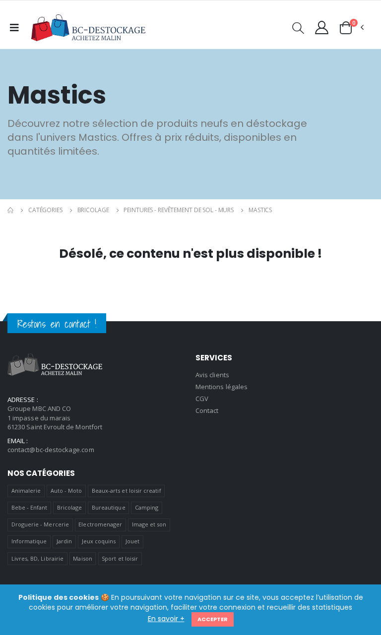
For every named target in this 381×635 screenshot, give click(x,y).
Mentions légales (221, 386)
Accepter (212, 619)
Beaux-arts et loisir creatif (126, 490)
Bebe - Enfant (29, 507)
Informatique (29, 541)
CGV (201, 398)
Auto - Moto (66, 490)
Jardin (64, 541)
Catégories (45, 210)
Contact (206, 410)
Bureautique (109, 507)
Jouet (132, 541)
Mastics (260, 210)
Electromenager (100, 524)
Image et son (149, 524)
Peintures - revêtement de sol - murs (179, 210)
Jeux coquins (99, 541)
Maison (82, 558)
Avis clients (212, 374)
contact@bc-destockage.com (50, 449)
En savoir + (166, 619)
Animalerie (26, 490)
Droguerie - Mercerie (40, 524)
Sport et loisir (120, 558)
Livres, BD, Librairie (37, 558)
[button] (298, 29)
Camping (146, 507)
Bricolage (93, 210)
